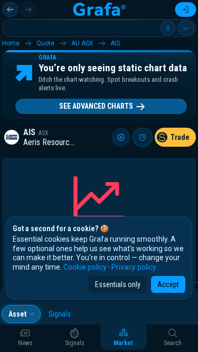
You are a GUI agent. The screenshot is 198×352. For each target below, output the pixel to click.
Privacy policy (133, 267)
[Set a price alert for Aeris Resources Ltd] (143, 137)
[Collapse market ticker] (185, 28)
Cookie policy (85, 267)
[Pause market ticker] (168, 28)
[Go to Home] (99, 9)
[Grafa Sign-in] (185, 9)
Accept (168, 284)
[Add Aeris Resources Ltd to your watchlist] (120, 137)
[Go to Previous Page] (10, 9)
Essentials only (117, 284)
